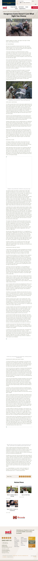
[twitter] (4, 538)
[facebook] (2, 538)
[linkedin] (10, 538)
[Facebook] (20, 476)
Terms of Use (20, 555)
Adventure (14, 11)
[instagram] (17, 3)
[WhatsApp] (28, 476)
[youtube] (8, 538)
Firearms (18, 11)
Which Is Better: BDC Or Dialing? (12, 495)
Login (35, 4)
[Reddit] (24, 476)
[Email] (30, 476)
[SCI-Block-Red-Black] (5, 6)
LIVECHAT (34, 556)
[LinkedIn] (26, 476)
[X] (22, 476)
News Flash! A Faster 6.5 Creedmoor (12, 510)
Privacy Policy (15, 555)
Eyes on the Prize (26, 495)
